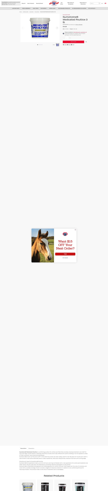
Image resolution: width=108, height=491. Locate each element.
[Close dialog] (75, 229)
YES (65, 254)
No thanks (65, 257)
